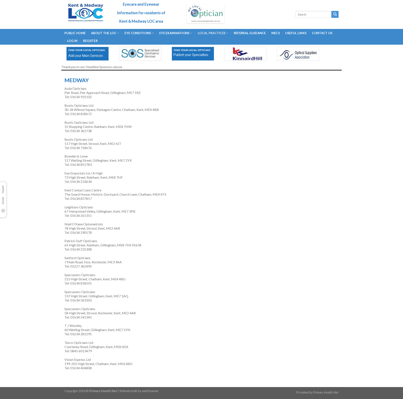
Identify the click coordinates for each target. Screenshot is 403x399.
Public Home (75, 33)
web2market (150, 391)
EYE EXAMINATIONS (174, 33)
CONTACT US (322, 33)
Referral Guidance (250, 33)
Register (90, 41)
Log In (72, 41)
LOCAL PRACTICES (211, 33)
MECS (275, 33)
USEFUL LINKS (295, 33)
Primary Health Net (326, 392)
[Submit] (335, 14)
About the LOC (103, 33)
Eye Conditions (137, 33)
